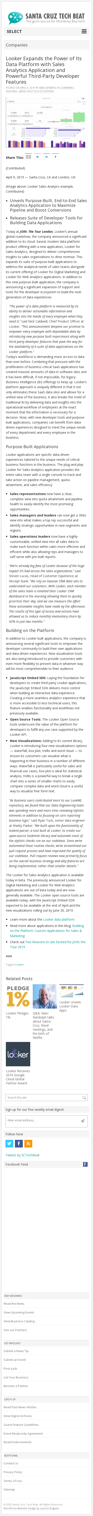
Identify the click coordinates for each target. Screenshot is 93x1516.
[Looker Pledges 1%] (18, 996)
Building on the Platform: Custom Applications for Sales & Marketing (47, 931)
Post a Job (10, 1368)
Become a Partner (16, 1386)
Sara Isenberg (47, 87)
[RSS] (28, 1143)
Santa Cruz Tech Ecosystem (36, 91)
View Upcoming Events (19, 1312)
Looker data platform (58, 919)
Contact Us (11, 1463)
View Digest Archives (18, 1416)
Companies (67, 87)
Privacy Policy (13, 1472)
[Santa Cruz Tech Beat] (46, 18)
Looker (19, 964)
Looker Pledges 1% (17, 1015)
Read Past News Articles (20, 1407)
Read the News (14, 1304)
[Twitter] (9, 1143)
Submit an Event (15, 1360)
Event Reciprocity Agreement (23, 1433)
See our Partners (15, 1330)
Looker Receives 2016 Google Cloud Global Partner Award (18, 1077)
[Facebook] (19, 1143)
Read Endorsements (18, 1442)
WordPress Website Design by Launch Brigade (31, 1508)
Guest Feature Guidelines (21, 1425)
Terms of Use (13, 1481)
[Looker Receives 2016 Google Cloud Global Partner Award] (18, 1054)
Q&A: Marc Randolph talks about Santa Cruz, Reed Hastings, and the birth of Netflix (43, 1025)
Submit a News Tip (16, 1351)
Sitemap (9, 1489)
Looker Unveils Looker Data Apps (70, 1006)
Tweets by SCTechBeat (22, 1155)
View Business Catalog (19, 1321)
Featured (11, 91)
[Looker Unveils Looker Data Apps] (71, 991)
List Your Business (16, 1377)
